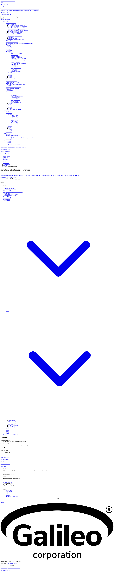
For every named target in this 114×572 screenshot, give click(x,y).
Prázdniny (10, 37)
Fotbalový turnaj (14, 122)
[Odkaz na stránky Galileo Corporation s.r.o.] (57, 559)
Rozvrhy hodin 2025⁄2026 (11, 24)
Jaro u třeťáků (14, 59)
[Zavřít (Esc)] (1, 182)
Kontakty (5, 140)
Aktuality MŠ (8, 89)
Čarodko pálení (14, 116)
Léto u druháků (14, 70)
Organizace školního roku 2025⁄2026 (13, 33)
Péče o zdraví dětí (9, 83)
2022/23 (5, 165)
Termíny (10, 34)
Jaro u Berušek (14, 95)
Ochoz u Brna (3, 466)
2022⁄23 (10, 75)
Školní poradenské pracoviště (12, 42)
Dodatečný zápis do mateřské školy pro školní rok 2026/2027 (13, 147)
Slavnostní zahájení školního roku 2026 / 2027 (10, 144)
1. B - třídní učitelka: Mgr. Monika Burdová (17, 26)
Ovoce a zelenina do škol (6, 457)
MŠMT (2, 461)
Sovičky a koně (14, 120)
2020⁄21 (10, 77)
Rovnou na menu (11, 1)
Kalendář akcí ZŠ (9, 50)
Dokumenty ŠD (9, 130)
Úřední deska (8, 46)
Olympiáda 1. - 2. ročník (16, 68)
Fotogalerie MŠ (9, 92)
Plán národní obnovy (5, 459)
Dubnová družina (14, 115)
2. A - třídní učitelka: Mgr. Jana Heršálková (17, 27)
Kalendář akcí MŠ (9, 90)
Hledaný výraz (16, 16)
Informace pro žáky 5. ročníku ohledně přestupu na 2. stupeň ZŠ (19, 43)
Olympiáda (13, 65)
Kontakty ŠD (8, 111)
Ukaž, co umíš (14, 121)
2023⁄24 (10, 74)
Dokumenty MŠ (9, 91)
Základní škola (6, 21)
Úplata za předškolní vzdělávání (12, 82)
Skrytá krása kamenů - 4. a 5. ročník (18, 58)
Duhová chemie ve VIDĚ (16, 53)
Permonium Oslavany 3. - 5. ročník (18, 63)
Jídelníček (8, 134)
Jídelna (4, 133)
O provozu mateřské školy (11, 81)
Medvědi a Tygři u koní (16, 123)
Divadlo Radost (14, 101)
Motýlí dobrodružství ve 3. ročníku (18, 61)
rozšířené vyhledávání (5, 19)
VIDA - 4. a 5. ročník (15, 62)
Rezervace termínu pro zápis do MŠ (13, 109)
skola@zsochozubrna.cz (8, 479)
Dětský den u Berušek (15, 100)
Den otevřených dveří (12, 38)
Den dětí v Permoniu (15, 56)
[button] (58, 310)
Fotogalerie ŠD (9, 113)
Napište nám (8, 142)
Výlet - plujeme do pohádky (17, 96)
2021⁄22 (10, 76)
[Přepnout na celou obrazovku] (2, 182)
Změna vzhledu (4, 568)
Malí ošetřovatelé (14, 117)
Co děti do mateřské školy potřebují (13, 87)
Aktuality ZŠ (8, 49)
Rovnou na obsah (4, 1)
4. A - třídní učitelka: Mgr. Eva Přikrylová (17, 31)
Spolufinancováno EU (5, 464)
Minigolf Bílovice (14, 66)
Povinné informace (10, 44)
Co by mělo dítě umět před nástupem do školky (15, 84)
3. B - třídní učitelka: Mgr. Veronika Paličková (18, 30)
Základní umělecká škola (11, 23)
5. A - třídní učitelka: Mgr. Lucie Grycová (17, 32)
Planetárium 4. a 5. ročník (16, 57)
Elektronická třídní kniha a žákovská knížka (15, 39)
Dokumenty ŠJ (9, 139)
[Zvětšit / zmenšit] (3, 182)
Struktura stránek (11, 568)
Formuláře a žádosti (10, 47)
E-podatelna (8, 45)
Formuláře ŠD (9, 132)
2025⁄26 (10, 52)
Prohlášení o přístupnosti (6, 570)
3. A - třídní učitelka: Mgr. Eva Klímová (16, 29)
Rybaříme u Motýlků (15, 97)
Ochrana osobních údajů (11, 78)
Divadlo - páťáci (14, 69)
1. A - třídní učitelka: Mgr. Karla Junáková (17, 25)
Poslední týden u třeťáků (16, 71)
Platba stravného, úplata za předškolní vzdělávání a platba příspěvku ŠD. (21, 137)
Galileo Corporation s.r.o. (11, 563)
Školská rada (8, 40)
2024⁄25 (10, 72)
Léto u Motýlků (14, 98)
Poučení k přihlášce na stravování (13, 135)
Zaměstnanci (8, 141)
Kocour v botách (14, 55)
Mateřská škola (6, 79)
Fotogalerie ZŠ (9, 51)
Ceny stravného (9, 136)
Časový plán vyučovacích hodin (15, 36)
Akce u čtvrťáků (14, 64)
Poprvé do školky (9, 85)
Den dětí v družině (15, 119)
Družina (5, 110)
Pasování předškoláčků (16, 102)
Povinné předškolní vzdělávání (12, 88)
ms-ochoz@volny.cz (7, 482)
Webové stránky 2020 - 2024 (12, 496)
